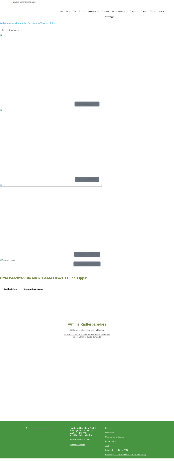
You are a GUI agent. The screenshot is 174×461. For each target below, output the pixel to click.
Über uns (59, 11)
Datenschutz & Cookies (114, 437)
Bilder (68, 11)
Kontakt (108, 428)
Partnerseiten (110, 441)
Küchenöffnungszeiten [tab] (33, 289)
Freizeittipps (109, 17)
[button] (119, 11)
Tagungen (105, 11)
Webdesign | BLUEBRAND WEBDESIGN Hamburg (125, 455)
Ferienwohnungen (157, 11)
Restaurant (134, 11)
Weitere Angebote (118, 11)
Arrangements (93, 11)
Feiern (143, 11)
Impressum (109, 432)
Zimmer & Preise (79, 11)
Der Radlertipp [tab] (10, 289)
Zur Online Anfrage (77, 445)
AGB (107, 446)
